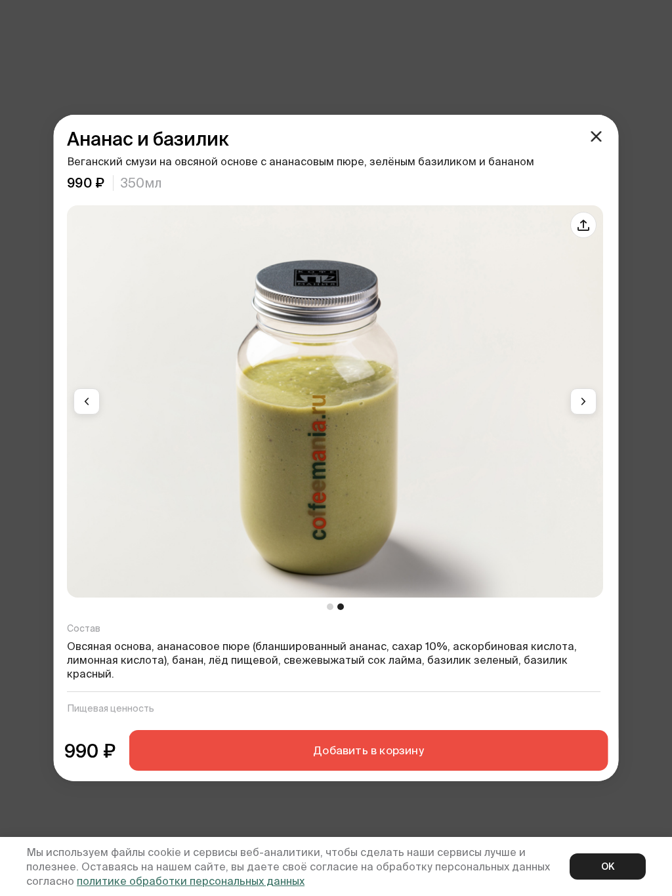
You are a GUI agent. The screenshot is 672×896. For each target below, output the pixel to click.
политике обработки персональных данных (190, 881)
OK (607, 866)
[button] (87, 401)
